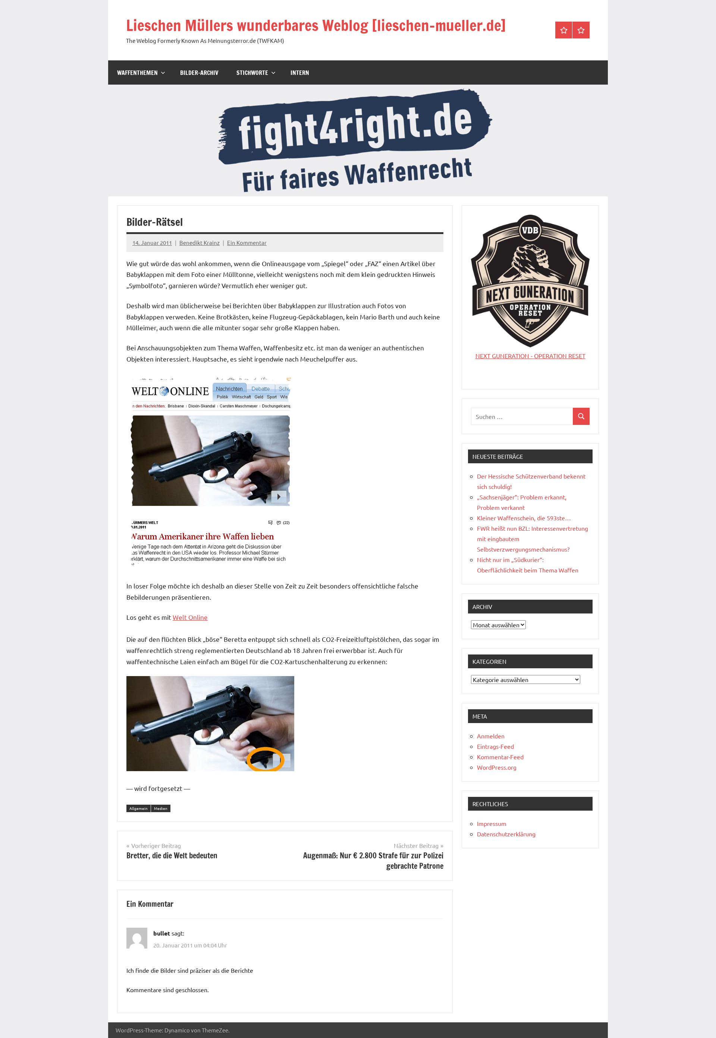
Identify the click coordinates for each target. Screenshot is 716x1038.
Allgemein (138, 808)
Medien (160, 808)
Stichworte (252, 73)
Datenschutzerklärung (506, 833)
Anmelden (491, 735)
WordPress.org (496, 767)
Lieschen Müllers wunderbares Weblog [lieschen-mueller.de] (316, 25)
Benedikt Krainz (199, 242)
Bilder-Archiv (199, 73)
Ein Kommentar (247, 242)
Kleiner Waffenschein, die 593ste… (524, 517)
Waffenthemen (137, 73)
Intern (300, 73)
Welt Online (190, 617)
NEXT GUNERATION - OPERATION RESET (530, 355)
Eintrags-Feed (495, 746)
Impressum (491, 823)
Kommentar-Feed (500, 756)
